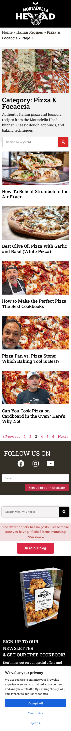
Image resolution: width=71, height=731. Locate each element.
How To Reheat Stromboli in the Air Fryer (35, 194)
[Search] (63, 142)
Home (7, 32)
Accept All (35, 703)
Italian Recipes (29, 32)
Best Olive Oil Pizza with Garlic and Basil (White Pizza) (34, 248)
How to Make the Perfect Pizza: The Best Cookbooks (34, 303)
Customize (35, 713)
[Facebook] (21, 463)
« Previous (11, 436)
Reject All (35, 723)
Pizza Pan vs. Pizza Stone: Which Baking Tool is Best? (31, 358)
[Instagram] (35, 463)
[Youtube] (50, 463)
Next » (63, 436)
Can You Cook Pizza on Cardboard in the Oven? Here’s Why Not (33, 416)
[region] (35, 698)
